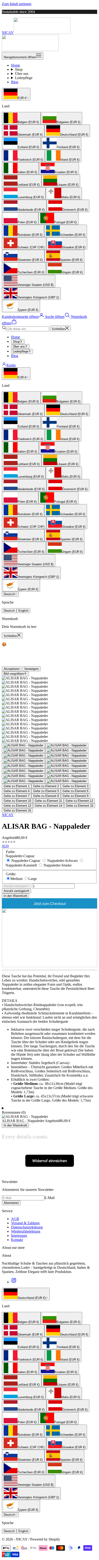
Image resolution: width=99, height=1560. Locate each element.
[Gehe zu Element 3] (23, 750)
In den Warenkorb (15, 896)
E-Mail (49, 1198)
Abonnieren (11, 1203)
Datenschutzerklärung (27, 1227)
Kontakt (17, 1240)
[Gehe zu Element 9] (23, 765)
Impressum (19, 1235)
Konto (11, 365)
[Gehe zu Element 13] (23, 776)
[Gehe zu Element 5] (23, 755)
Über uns (21, 74)
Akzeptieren (12, 669)
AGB (15, 1219)
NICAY (8, 815)
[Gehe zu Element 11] (23, 771)
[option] (21, 118)
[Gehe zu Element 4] (66, 750)
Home (15, 65)
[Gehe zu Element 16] (66, 781)
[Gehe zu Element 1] (23, 745)
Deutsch (9, 594)
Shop (19, 69)
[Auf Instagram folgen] (14, 1282)
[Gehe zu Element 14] (66, 776)
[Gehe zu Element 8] (66, 760)
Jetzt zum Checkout (50, 904)
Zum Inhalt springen (16, 4)
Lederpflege (23, 78)
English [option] (23, 610)
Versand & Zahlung (25, 1223)
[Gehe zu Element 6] (66, 755)
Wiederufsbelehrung (25, 1231)
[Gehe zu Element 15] (23, 781)
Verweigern (31, 669)
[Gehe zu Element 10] (66, 765)
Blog (14, 82)
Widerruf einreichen (49, 1160)
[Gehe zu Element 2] (66, 745)
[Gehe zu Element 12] (66, 771)
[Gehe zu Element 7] (23, 760)
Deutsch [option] (9, 610)
